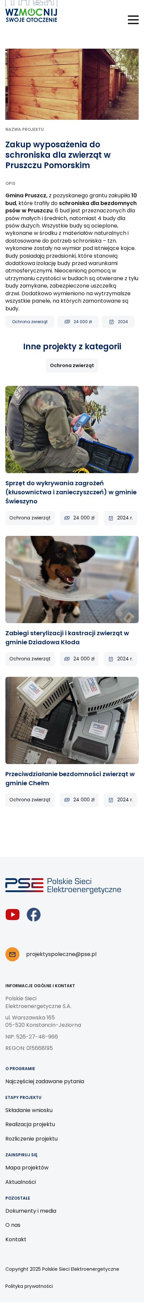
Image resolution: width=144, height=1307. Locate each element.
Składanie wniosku (29, 1110)
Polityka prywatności (29, 1286)
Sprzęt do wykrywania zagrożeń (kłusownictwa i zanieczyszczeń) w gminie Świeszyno (71, 492)
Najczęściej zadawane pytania (44, 1081)
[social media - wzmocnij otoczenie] (12, 914)
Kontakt (15, 1239)
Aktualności (20, 1182)
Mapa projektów (27, 1167)
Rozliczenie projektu (31, 1139)
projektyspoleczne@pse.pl (61, 954)
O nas (12, 1225)
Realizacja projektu (30, 1124)
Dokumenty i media (30, 1211)
